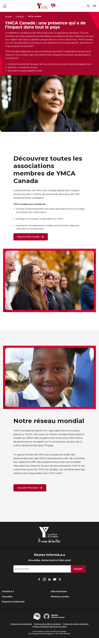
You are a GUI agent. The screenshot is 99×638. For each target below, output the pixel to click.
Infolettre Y (8, 591)
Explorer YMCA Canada (28, 237)
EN (94, 6)
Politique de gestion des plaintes (76, 624)
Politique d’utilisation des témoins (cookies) (49, 627)
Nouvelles (7, 596)
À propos (20, 16)
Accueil (8, 16)
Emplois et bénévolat (13, 601)
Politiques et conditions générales (47, 624)
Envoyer (78, 569)
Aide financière (59, 591)
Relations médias (60, 596)
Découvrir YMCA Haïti (28, 488)
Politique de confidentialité (21, 624)
